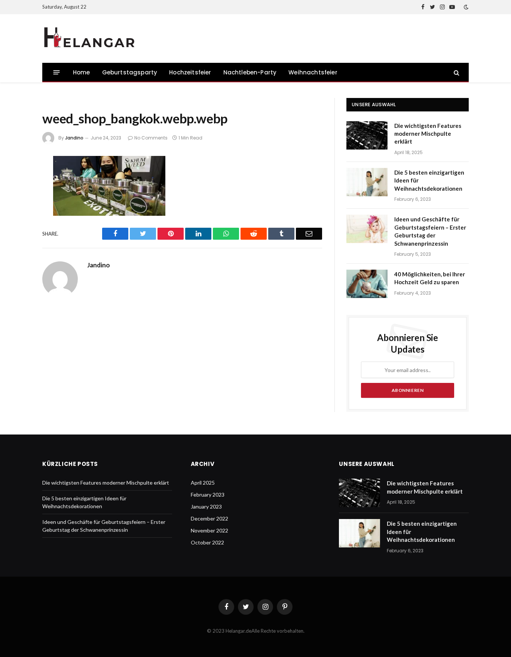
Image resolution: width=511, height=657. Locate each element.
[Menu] (56, 72)
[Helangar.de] (89, 39)
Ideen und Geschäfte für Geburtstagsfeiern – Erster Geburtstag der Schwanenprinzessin (430, 231)
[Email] (17, 261)
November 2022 (209, 530)
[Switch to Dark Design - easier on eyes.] (465, 7)
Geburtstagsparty (129, 72)
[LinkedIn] (17, 221)
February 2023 (207, 494)
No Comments (151, 138)
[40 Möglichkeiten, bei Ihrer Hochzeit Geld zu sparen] (367, 284)
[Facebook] (17, 182)
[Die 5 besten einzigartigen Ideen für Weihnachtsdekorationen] (367, 182)
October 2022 (207, 542)
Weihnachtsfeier (312, 72)
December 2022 (209, 518)
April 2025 (203, 482)
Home (81, 72)
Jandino (74, 138)
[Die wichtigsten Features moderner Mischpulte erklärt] (367, 135)
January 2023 (206, 506)
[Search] (455, 72)
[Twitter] (17, 202)
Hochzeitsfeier (190, 72)
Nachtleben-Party (250, 72)
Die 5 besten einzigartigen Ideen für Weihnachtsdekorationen (429, 180)
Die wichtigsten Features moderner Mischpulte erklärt (427, 133)
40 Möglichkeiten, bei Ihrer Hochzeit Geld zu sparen (429, 278)
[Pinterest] (17, 241)
